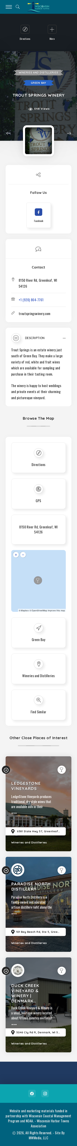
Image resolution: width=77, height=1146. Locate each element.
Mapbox (25, 610)
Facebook (32, 1093)
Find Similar (38, 711)
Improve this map (56, 610)
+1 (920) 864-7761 (31, 299)
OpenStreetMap (39, 610)
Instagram (45, 1093)
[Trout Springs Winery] (38, 141)
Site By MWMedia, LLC (47, 1135)
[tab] (38, 339)
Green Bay (38, 83)
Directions (38, 464)
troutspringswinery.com (34, 313)
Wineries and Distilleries (38, 72)
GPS (38, 500)
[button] (38, 339)
